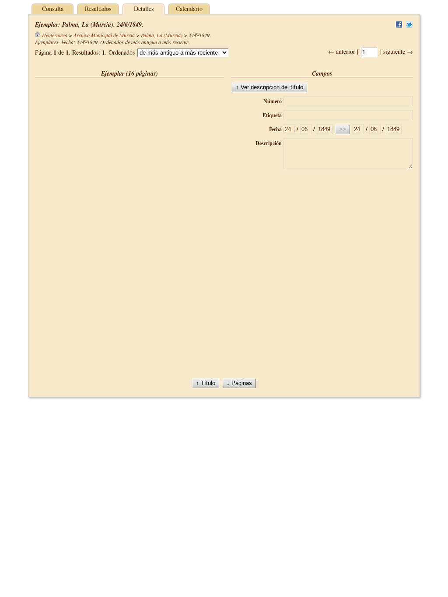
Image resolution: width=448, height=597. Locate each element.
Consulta (52, 8)
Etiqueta (272, 115)
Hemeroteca (54, 34)
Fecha (275, 129)
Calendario (189, 8)
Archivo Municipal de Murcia (104, 34)
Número (272, 101)
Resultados (98, 8)
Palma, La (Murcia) (161, 34)
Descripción (269, 143)
